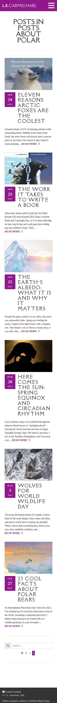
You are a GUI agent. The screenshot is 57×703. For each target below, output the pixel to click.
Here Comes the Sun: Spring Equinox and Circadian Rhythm (34, 395)
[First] (22, 653)
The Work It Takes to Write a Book (34, 197)
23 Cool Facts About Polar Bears (30, 589)
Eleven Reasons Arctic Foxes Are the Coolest (33, 108)
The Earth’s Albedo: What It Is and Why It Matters (34, 293)
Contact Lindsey (13, 691)
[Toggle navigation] (51, 6)
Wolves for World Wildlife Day (32, 496)
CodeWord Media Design (39, 701)
